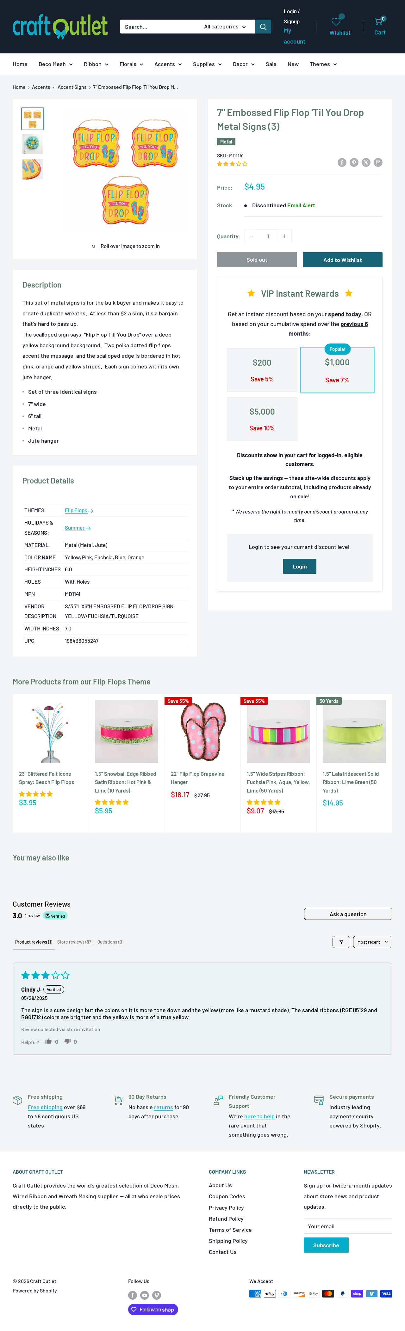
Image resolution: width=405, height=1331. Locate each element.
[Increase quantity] (284, 236)
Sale (271, 63)
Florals (128, 63)
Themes (320, 63)
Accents (164, 63)
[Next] (392, 763)
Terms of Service (230, 1229)
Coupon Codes (227, 1196)
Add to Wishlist (342, 259)
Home (20, 63)
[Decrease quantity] (251, 236)
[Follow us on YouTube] (144, 1295)
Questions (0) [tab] (110, 942)
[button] (232, 164)
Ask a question (348, 913)
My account (294, 36)
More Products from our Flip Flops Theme (82, 681)
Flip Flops (76, 510)
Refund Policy (226, 1218)
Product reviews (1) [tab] (33, 942)
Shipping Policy (228, 1240)
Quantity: (228, 236)
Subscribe (326, 1245)
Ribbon (93, 63)
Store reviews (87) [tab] (74, 942)
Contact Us (223, 1251)
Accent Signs (72, 87)
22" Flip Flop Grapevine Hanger (197, 777)
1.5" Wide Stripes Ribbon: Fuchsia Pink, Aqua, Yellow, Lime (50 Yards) (278, 781)
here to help (259, 1116)
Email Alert (301, 205)
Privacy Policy (226, 1207)
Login (300, 566)
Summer (75, 527)
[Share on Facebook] (342, 161)
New (293, 63)
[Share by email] (378, 161)
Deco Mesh (52, 63)
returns (163, 1106)
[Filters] (341, 942)
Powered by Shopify (35, 1290)
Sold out (256, 259)
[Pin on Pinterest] (354, 161)
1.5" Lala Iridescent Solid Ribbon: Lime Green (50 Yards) (351, 781)
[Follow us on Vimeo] (156, 1295)
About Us (220, 1185)
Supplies (204, 63)
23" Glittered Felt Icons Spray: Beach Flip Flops (46, 777)
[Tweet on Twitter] (366, 161)
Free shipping (45, 1106)
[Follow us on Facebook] (132, 1295)
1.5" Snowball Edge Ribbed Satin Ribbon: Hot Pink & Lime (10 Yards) (125, 781)
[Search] (263, 26)
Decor (240, 63)
